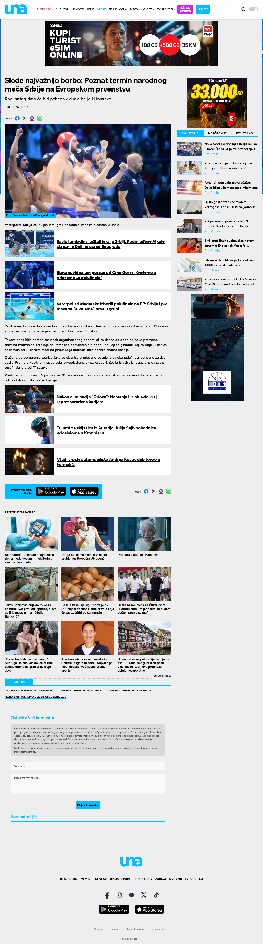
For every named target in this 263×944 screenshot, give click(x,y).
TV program (166, 9)
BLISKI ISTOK (45, 9)
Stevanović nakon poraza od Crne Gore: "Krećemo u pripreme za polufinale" (106, 274)
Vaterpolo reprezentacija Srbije (81, 690)
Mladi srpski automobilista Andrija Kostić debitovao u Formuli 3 (108, 461)
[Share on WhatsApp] (39, 118)
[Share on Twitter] (24, 118)
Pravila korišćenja (135, 929)
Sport (101, 9)
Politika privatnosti (160, 929)
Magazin (148, 9)
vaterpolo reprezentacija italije (130, 690)
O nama (98, 929)
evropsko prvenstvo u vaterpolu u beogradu (36, 696)
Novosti (78, 9)
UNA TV (203, 9)
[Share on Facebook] (17, 118)
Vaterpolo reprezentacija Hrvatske (29, 690)
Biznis (90, 9)
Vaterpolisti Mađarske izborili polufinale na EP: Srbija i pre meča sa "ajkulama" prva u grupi (112, 306)
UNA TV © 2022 (129, 939)
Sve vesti (62, 9)
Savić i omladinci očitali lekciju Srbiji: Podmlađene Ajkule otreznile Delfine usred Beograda (111, 243)
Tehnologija (118, 9)
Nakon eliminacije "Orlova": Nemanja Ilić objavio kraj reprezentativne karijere (107, 398)
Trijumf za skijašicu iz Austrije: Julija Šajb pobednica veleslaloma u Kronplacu (106, 430)
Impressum (114, 929)
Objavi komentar (88, 805)
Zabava (135, 9)
